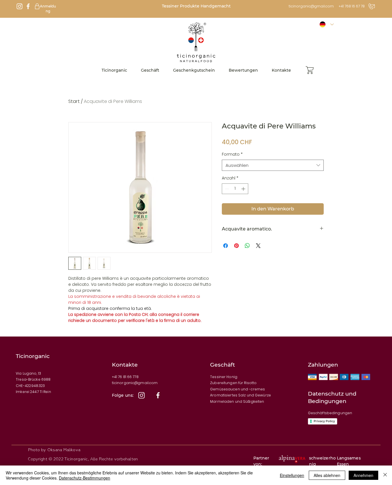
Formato (232, 154)
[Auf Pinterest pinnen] (236, 245)
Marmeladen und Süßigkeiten (237, 401)
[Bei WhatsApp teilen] (247, 245)
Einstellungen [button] (292, 475)
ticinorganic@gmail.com (311, 6)
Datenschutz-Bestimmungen (84, 478)
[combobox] (273, 165)
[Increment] (243, 189)
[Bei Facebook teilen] (225, 245)
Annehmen (363, 475)
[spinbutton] (235, 189)
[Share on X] (258, 245)
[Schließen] (385, 475)
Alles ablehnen (327, 475)
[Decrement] (226, 189)
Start (74, 101)
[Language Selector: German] (326, 24)
